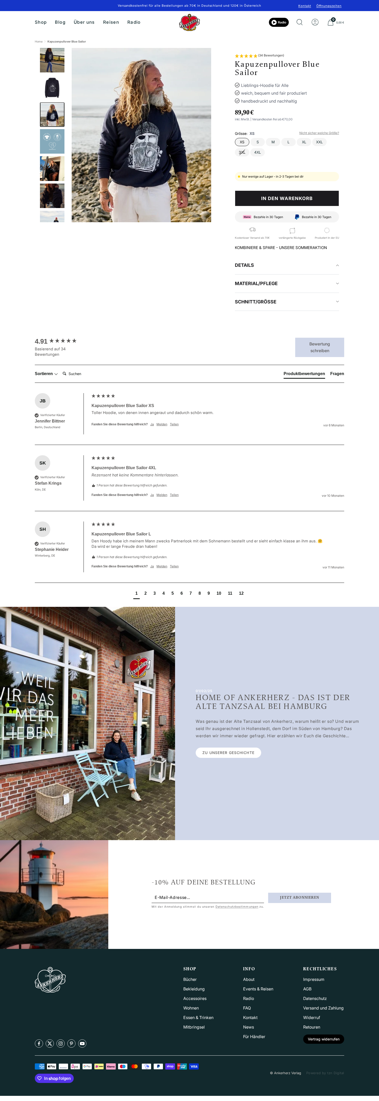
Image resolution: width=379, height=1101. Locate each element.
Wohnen (191, 1008)
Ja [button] (152, 424)
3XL (242, 152)
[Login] (315, 22)
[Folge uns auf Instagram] (60, 1043)
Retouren (311, 1027)
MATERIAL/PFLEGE (256, 283)
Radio (134, 22)
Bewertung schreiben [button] (319, 347)
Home (39, 41)
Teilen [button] (174, 424)
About (248, 979)
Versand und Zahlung (323, 1008)
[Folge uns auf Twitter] (50, 1043)
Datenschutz (315, 998)
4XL (257, 152)
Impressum (313, 979)
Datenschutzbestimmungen (237, 906)
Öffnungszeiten (329, 6)
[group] (62, 341)
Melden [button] (161, 424)
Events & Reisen (258, 989)
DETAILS (244, 265)
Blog (60, 22)
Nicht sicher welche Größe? (319, 133)
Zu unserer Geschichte (228, 752)
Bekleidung (194, 989)
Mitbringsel (194, 1027)
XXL (319, 142)
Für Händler (254, 1036)
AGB (307, 989)
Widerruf (311, 1017)
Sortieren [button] (44, 373)
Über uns (84, 22)
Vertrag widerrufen (324, 1039)
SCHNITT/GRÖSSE (255, 301)
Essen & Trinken (198, 1017)
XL (304, 142)
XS (242, 142)
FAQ (247, 1008)
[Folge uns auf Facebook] (39, 1043)
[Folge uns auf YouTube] (82, 1043)
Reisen (111, 22)
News (248, 1027)
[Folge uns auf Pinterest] (71, 1043)
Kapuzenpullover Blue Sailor (66, 41)
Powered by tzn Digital (325, 1073)
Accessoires (195, 998)
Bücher (190, 979)
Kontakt (304, 6)
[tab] (304, 375)
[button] (259, 56)
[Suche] (299, 22)
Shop (41, 22)
